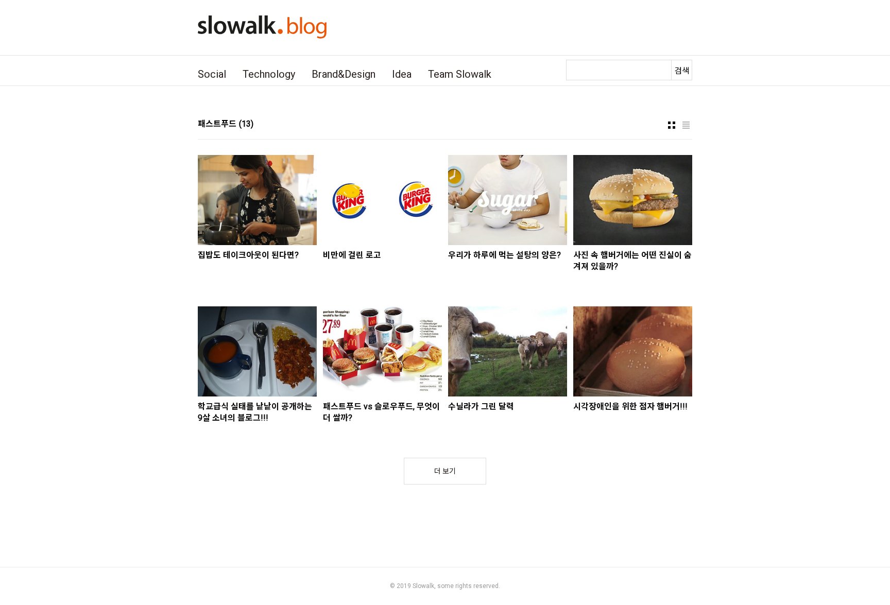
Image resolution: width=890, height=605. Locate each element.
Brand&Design (343, 74)
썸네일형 (671, 125)
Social (212, 74)
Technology (269, 74)
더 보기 (445, 471)
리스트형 (686, 125)
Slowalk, (424, 586)
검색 (682, 71)
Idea (402, 74)
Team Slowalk (459, 74)
